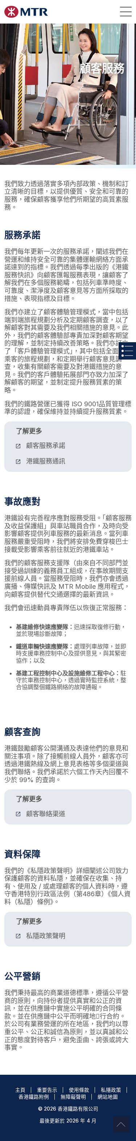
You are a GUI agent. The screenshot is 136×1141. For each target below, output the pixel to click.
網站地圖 (108, 1097)
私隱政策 (111, 1090)
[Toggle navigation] (126, 11)
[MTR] (26, 12)
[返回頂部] (121, 1124)
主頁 (20, 1090)
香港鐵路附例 (33, 1097)
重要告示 (47, 1090)
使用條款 (79, 1090)
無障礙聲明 (73, 1097)
